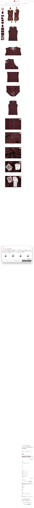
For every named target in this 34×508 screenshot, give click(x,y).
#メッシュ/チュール (30, 496)
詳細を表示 (29, 258)
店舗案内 (27, 500)
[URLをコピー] (24, 504)
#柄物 (24, 496)
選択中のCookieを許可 (17, 260)
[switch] (13, 256)
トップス (26, 493)
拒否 (7, 260)
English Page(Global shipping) (28, 502)
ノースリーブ (28, 493)
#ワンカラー (26, 496)
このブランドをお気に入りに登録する (26, 445)
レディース (23, 493)
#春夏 (22, 496)
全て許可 (27, 260)
